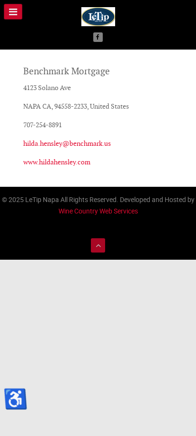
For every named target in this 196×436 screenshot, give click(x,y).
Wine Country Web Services (98, 210)
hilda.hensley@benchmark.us (67, 143)
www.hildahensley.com (56, 162)
